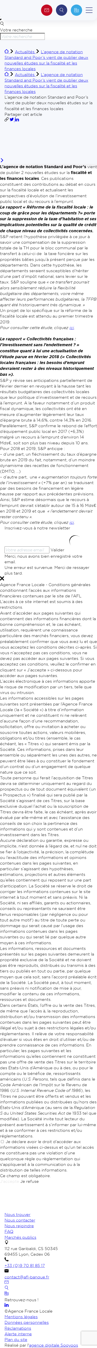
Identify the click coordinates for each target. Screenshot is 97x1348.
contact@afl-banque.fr (27, 1276)
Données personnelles (27, 1322)
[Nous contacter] (7, 1282)
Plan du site (16, 1339)
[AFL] (28, 1208)
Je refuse (29, 1181)
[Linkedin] (7, 1305)
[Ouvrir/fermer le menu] (89, 10)
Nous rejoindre (19, 1225)
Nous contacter (20, 1220)
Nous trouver (17, 1214)
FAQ (9, 1231)
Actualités (25, 51)
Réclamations (18, 1328)
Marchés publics (20, 1237)
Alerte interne (18, 1333)
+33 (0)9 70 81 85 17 (25, 1265)
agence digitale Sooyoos (53, 1345)
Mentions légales (21, 1316)
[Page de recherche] (7, 1288)
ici (71, 327)
